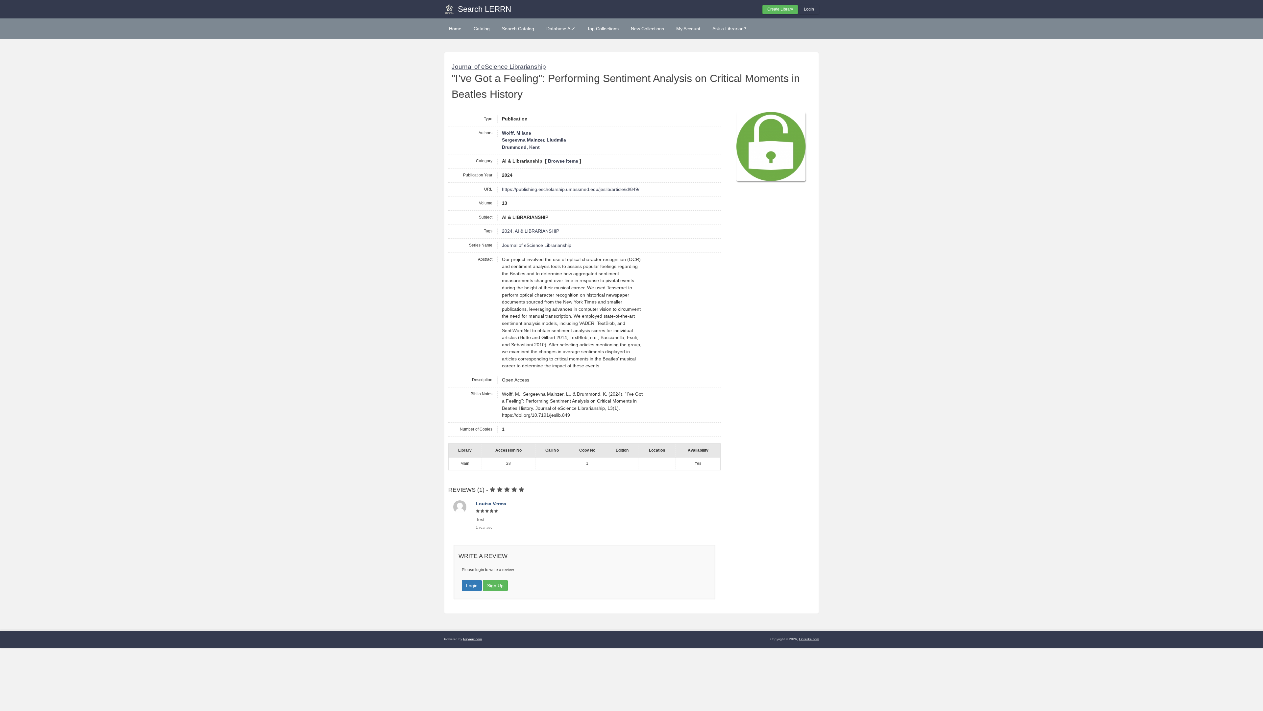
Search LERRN (484, 9)
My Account (688, 28)
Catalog (482, 28)
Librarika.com (809, 639)
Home (455, 28)
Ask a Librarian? (729, 28)
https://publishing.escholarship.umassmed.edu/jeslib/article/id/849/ (570, 189)
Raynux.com (472, 639)
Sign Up (495, 585)
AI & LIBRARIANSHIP (537, 231)
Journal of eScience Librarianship (499, 66)
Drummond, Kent (521, 147)
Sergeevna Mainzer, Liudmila (534, 140)
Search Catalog (518, 28)
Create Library (780, 9)
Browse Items (563, 161)
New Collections (647, 28)
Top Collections (603, 28)
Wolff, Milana (516, 133)
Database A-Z (560, 28)
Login (809, 9)
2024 (507, 231)
